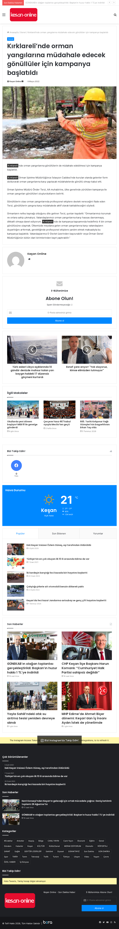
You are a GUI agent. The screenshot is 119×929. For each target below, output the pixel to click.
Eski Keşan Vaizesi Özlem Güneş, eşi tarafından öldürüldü (58, 545)
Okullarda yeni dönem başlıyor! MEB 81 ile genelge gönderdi (22, 424)
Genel (23, 32)
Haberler (19, 846)
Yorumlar (98, 533)
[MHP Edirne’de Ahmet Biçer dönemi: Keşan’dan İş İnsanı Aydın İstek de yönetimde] (87, 696)
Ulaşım (77, 856)
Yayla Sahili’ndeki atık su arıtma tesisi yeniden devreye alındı (31, 718)
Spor (6, 856)
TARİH (15, 856)
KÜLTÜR (41, 846)
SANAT (7, 851)
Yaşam (96, 856)
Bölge (40, 841)
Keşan (30, 846)
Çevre (106, 856)
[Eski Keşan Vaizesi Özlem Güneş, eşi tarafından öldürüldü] (15, 549)
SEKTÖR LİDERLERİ (32, 851)
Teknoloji (35, 856)
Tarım (24, 856)
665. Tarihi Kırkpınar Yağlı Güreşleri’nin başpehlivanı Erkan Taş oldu (95, 424)
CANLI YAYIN (53, 841)
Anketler (20, 841)
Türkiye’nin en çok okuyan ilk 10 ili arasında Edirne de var (57, 558)
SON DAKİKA (104, 851)
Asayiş (31, 841)
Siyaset (60, 851)
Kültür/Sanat (54, 846)
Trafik (46, 856)
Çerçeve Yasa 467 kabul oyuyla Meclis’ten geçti (57, 423)
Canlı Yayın (68, 841)
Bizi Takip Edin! (11, 871)
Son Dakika (89, 851)
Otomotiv (89, 846)
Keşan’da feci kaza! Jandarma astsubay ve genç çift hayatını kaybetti (66, 600)
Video (86, 856)
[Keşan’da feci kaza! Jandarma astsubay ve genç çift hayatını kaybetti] (15, 605)
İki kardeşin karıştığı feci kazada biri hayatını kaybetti (56, 572)
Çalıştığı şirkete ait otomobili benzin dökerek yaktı (55, 586)
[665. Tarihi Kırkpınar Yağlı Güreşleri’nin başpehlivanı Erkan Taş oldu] (96, 410)
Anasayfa (13, 32)
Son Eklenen (59, 533)
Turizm (56, 856)
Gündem (7, 846)
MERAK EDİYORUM (72, 846)
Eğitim (92, 841)
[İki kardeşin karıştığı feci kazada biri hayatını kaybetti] (15, 577)
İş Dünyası (24, 862)
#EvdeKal (8, 841)
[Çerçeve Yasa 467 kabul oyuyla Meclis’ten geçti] (59, 410)
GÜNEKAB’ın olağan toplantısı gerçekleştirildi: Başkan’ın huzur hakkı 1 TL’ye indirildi (32, 668)
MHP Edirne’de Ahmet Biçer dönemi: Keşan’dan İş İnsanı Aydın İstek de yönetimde (84, 718)
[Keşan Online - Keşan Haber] (23, 14)
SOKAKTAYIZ (74, 851)
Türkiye (66, 856)
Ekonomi (81, 841)
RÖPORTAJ (103, 846)
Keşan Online (15, 81)
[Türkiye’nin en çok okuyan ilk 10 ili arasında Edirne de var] (15, 563)
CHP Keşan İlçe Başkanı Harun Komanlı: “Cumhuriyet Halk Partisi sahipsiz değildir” (64, 2)
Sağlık (17, 851)
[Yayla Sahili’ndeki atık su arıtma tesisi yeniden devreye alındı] (32, 696)
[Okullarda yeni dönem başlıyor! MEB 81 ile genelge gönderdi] (23, 409)
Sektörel (49, 851)
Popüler (20, 533)
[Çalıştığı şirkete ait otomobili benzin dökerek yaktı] (15, 591)
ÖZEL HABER (9, 862)
